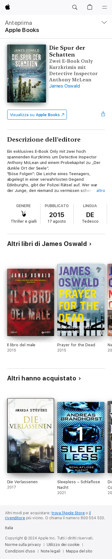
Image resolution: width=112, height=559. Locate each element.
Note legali (50, 551)
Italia (9, 528)
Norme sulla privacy (23, 545)
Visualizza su (35, 114)
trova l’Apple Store (68, 513)
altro (100, 190)
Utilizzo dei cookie (63, 545)
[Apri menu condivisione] (103, 114)
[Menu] (104, 7)
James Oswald (64, 86)
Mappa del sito (79, 551)
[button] (74, 7)
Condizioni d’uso (20, 551)
